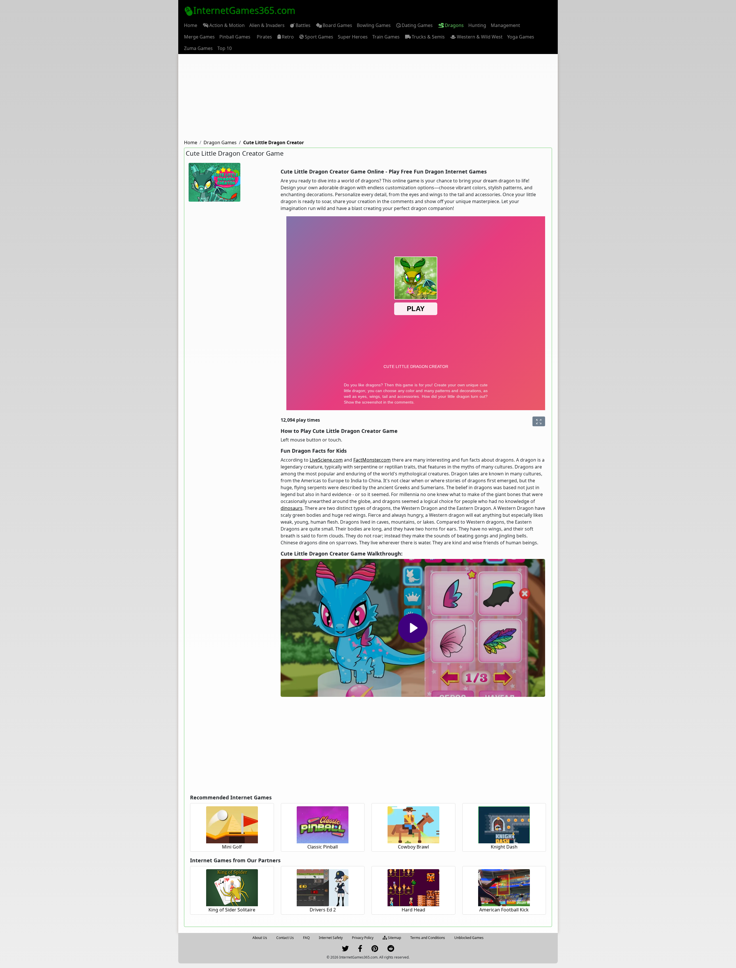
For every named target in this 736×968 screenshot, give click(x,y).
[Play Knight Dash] (504, 824)
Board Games (337, 25)
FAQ (306, 937)
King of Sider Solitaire (231, 910)
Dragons (454, 25)
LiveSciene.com (326, 460)
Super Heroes (353, 37)
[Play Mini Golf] (232, 824)
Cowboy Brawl (413, 847)
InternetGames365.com (244, 10)
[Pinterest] (374, 949)
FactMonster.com (372, 460)
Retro (288, 37)
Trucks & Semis (428, 37)
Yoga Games (520, 37)
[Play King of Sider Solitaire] (232, 886)
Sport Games (319, 37)
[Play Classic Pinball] (322, 824)
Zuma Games (198, 48)
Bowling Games (374, 25)
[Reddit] (390, 949)
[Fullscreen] (538, 421)
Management (505, 25)
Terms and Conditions (427, 937)
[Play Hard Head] (413, 886)
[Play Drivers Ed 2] (322, 886)
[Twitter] (345, 949)
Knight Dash (504, 847)
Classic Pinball (322, 847)
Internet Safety (331, 937)
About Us (259, 937)
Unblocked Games (469, 937)
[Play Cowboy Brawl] (413, 824)
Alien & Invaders (267, 25)
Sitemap (394, 937)
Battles (303, 25)
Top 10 (224, 48)
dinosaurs (291, 508)
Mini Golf (232, 847)
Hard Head (413, 910)
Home (190, 25)
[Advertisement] (367, 97)
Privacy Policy (362, 937)
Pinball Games (234, 37)
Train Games (386, 37)
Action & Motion (227, 25)
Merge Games (199, 37)
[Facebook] (360, 949)
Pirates (264, 37)
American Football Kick (504, 910)
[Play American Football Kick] (504, 886)
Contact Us (285, 937)
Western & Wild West (480, 37)
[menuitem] (191, 25)
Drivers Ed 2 (323, 910)
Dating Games (417, 25)
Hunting (477, 25)
